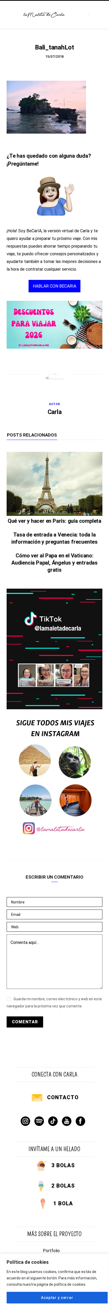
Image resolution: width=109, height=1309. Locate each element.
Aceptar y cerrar (57, 1298)
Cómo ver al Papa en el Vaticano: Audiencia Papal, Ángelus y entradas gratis (54, 562)
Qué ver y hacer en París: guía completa (54, 521)
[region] (54, 1281)
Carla (55, 412)
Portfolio (51, 1250)
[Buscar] (93, 15)
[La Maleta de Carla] (44, 15)
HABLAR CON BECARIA (54, 286)
